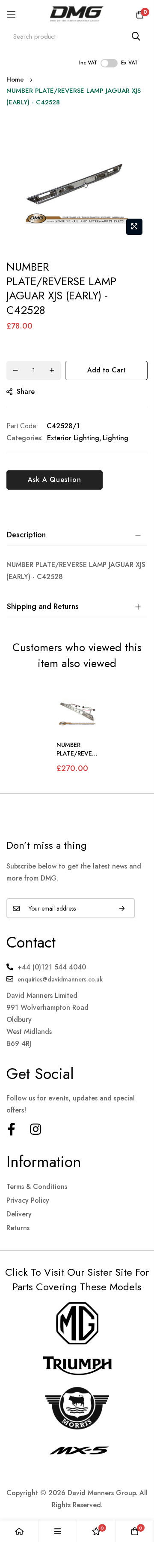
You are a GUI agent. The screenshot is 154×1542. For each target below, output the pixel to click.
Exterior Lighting (73, 438)
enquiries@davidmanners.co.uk (60, 979)
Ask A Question (54, 480)
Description (26, 534)
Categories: (24, 438)
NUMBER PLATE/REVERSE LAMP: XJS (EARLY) (75, 749)
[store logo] (77, 13)
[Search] (136, 36)
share (26, 391)
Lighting (115, 438)
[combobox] (77, 36)
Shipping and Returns (43, 606)
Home (15, 79)
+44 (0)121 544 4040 (52, 967)
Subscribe (122, 908)
